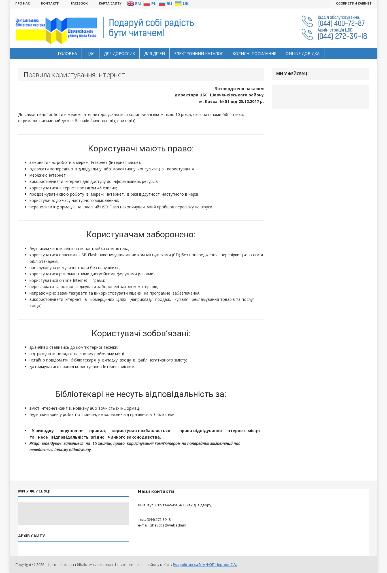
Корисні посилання (254, 53)
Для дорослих (119, 53)
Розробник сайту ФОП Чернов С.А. (205, 564)
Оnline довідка (303, 53)
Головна (67, 53)
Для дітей (154, 53)
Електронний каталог (198, 53)
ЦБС (90, 53)
